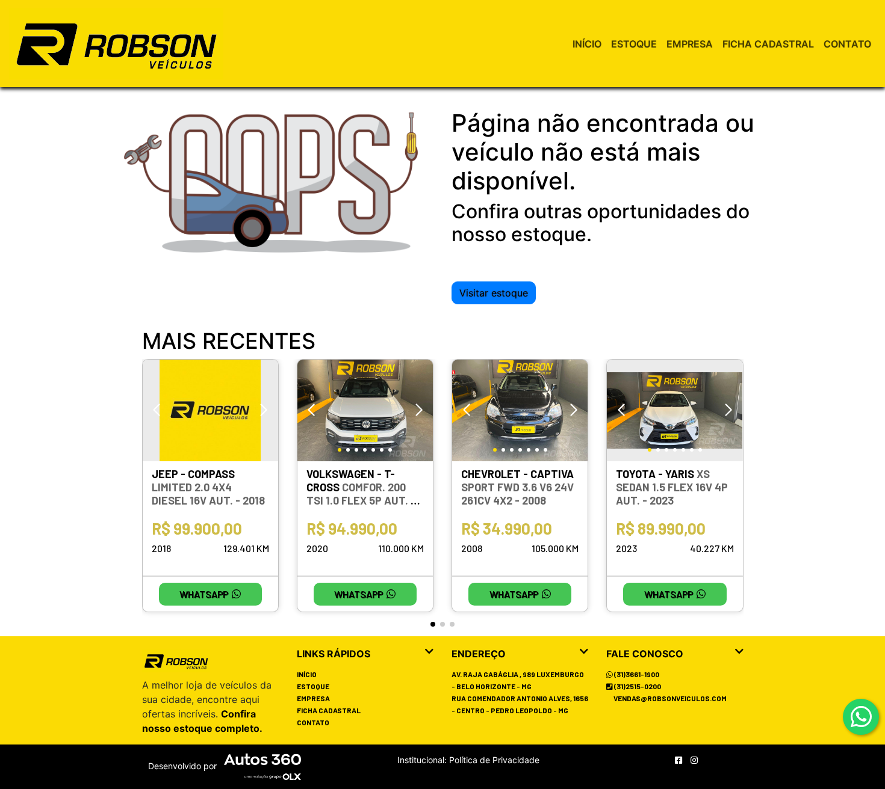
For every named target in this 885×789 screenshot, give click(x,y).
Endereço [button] (479, 654)
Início (587, 44)
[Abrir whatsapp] (861, 717)
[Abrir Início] (176, 660)
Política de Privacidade (493, 760)
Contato (847, 44)
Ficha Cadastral (768, 44)
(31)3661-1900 (636, 674)
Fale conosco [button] (644, 654)
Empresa (689, 44)
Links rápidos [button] (333, 654)
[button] (264, 410)
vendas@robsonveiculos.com (670, 698)
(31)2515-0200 (637, 686)
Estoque (634, 44)
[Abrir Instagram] (694, 760)
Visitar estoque (493, 293)
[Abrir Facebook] (680, 760)
